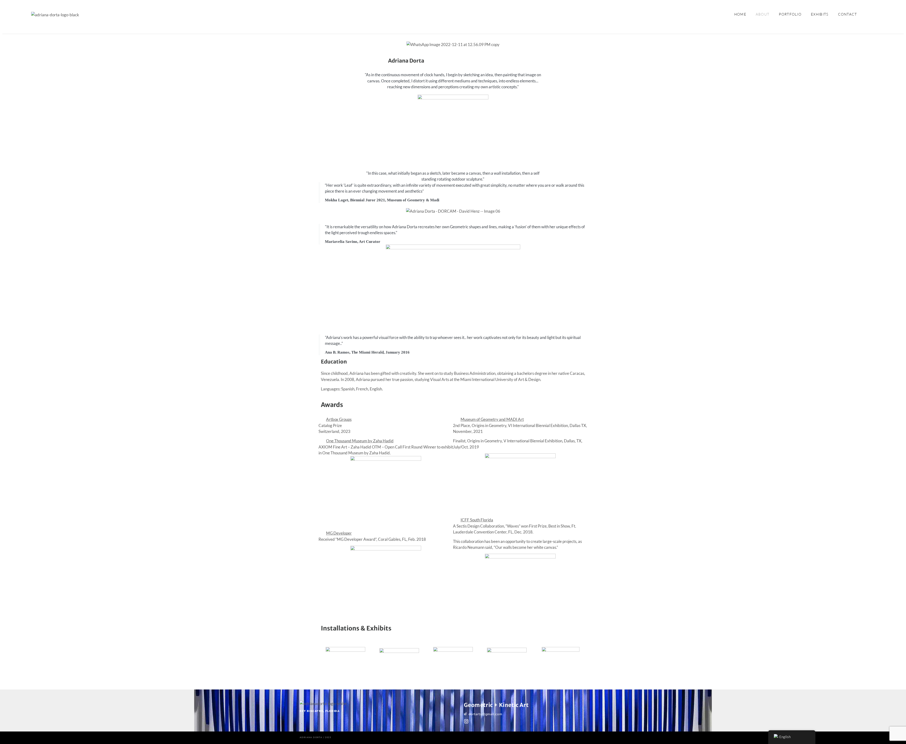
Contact (847, 14)
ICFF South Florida (477, 519)
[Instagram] (466, 721)
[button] (386, 419)
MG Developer (339, 533)
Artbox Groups (339, 419)
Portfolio (790, 14)
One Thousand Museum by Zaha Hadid (360, 440)
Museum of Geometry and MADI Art (492, 419)
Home (740, 14)
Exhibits (819, 14)
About (763, 14)
